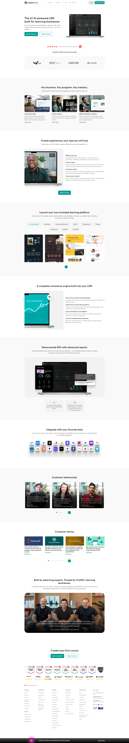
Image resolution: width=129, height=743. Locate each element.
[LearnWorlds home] (31, 2)
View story (27, 554)
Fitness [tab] (98, 224)
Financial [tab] (76, 229)
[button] (66, 266)
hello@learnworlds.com (98, 698)
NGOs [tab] (75, 224)
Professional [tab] (86, 224)
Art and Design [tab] (34, 224)
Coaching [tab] (47, 224)
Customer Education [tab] (61, 224)
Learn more (27, 122)
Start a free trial (99, 2)
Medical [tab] (65, 229)
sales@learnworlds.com (98, 701)
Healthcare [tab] (53, 229)
